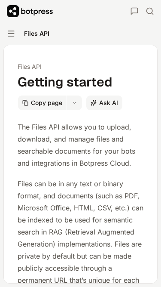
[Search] (150, 11)
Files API (30, 66)
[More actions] (74, 103)
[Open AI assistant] (134, 11)
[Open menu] (11, 33)
